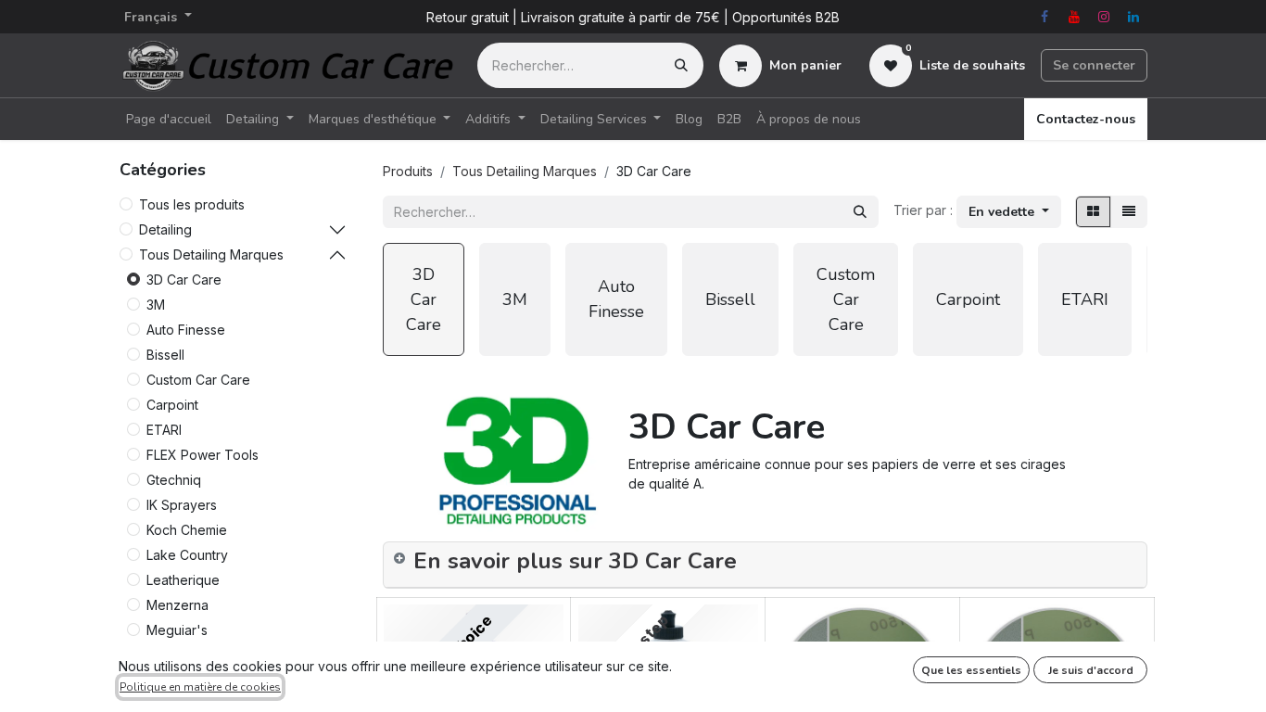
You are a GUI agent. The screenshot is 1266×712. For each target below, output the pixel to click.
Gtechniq (173, 480)
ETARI (164, 430)
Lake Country (187, 555)
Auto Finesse (185, 329)
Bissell (165, 354)
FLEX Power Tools (202, 455)
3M (155, 304)
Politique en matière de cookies (200, 687)
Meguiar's (177, 630)
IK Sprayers (181, 505)
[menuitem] (169, 119)
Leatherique (183, 580)
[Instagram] (1104, 17)
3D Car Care (184, 279)
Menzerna (177, 605)
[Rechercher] (681, 65)
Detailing (165, 229)
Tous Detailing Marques (211, 254)
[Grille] (1093, 212)
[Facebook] (1044, 17)
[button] (1008, 212)
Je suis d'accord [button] (1090, 670)
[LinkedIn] (1133, 17)
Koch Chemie (186, 530)
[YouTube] (1074, 17)
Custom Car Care (198, 380)
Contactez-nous (1085, 119)
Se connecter (1094, 65)
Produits (408, 171)
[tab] (765, 565)
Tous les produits (192, 204)
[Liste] (1128, 212)
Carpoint (172, 405)
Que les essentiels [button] (971, 670)
